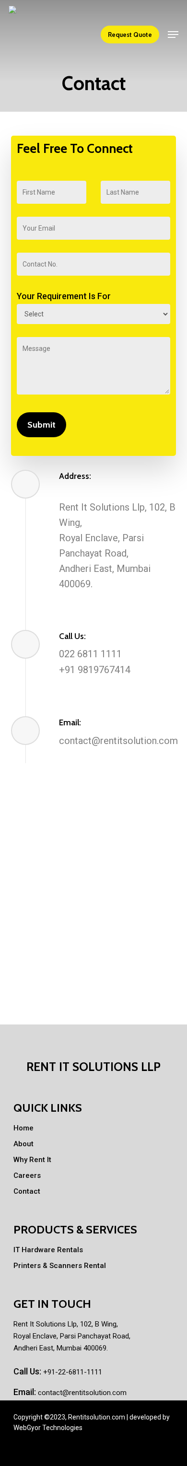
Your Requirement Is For (64, 296)
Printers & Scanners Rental (59, 1265)
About (23, 1144)
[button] (173, 34)
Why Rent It (32, 1159)
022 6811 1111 (90, 654)
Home (23, 1128)
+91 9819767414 (94, 669)
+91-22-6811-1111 (71, 1372)
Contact (26, 1191)
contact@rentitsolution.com (118, 740)
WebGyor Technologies (47, 1427)
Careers (27, 1175)
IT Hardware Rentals (48, 1249)
